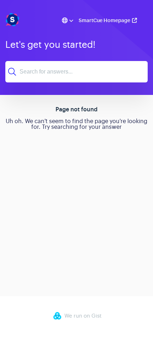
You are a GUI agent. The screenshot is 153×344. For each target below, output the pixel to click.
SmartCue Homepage (104, 20)
